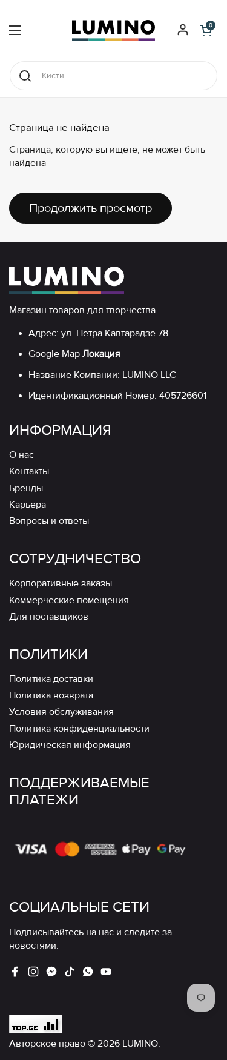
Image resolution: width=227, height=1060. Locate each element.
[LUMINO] (113, 30)
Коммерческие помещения (69, 600)
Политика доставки (51, 679)
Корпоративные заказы (60, 583)
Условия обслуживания (61, 712)
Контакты (29, 471)
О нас (21, 455)
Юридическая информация (70, 745)
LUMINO (140, 1044)
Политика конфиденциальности (79, 729)
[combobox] (113, 75)
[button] (206, 30)
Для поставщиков (48, 617)
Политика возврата (51, 695)
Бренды (26, 488)
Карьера (27, 505)
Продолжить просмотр (90, 208)
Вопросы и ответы (49, 521)
